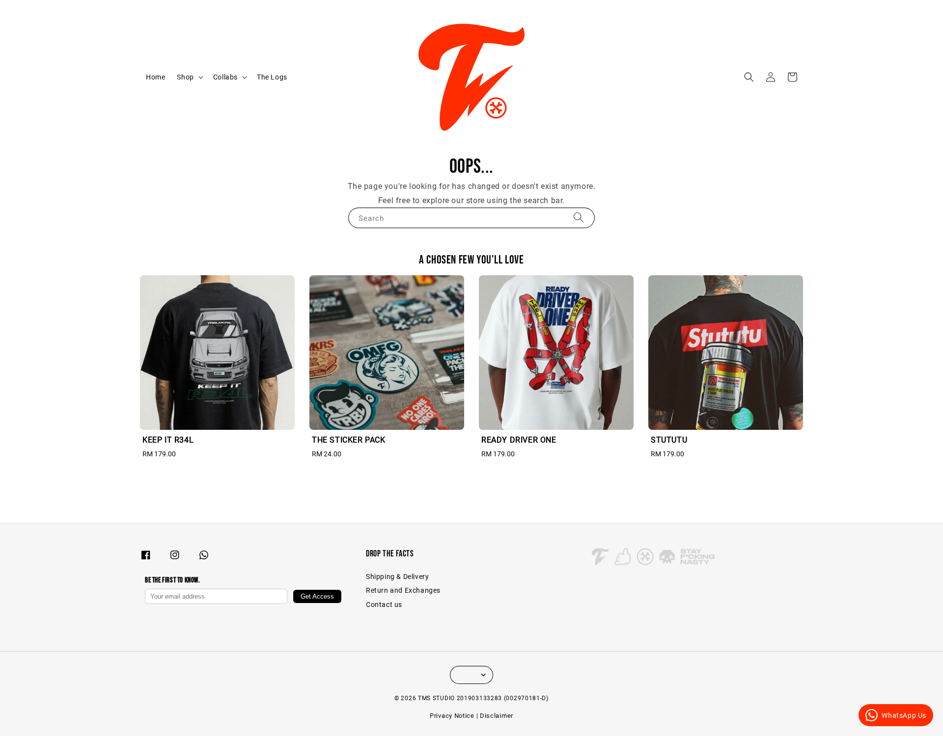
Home (155, 77)
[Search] (578, 217)
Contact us (384, 604)
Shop (185, 77)
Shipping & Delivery (397, 576)
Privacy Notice (452, 715)
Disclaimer (496, 715)
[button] (749, 77)
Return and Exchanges (403, 590)
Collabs (225, 77)
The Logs (272, 77)
